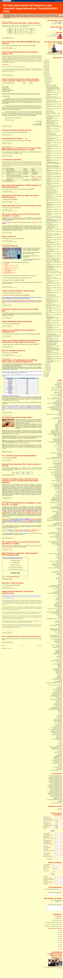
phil (60, 655)
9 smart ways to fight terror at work (52, 259)
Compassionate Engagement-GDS (54, 469)
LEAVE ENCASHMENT (56, 585)
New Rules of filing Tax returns (13, 583)
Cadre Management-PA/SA (55, 432)
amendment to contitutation (55, 406)
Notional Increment (57, 630)
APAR (59, 410)
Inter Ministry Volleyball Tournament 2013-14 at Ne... (53, 116)
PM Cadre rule (58, 659)
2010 (46, 373)
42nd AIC (59, 386)
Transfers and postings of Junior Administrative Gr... (52, 300)
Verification (58, 767)
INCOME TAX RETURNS (8, 48)
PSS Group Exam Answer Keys (55, 684)
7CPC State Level (57, 393)
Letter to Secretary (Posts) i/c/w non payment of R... (52, 187)
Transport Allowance (57, 761)
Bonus (59, 420)
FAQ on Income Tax (9, 236)
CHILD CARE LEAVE (56, 457)
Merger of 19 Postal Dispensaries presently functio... (52, 339)
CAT (5, 538)
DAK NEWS (58, 491)
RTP (60, 712)
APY (60, 413)
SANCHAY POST (57, 719)
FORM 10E (58, 528)
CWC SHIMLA (58, 487)
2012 (46, 371)
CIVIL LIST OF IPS (57, 466)
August (47, 82)
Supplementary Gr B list (56, 747)
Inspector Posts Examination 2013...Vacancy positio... (51, 134)
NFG (60, 626)
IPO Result (58, 574)
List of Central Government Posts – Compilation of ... (52, 281)
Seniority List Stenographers (55, 731)
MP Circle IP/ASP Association (56, 788)
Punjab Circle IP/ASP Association (55, 791)
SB (59, 722)
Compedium (58, 470)
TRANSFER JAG (57, 757)
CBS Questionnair (57, 446)
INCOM (59, 560)
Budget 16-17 (58, 427)
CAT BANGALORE (57, 439)
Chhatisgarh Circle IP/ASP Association (54, 778)
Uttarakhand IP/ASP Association (56, 796)
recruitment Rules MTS (56, 694)
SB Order (58, 724)
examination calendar (56, 515)
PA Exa (59, 638)
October (47, 79)
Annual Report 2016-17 (56, 408)
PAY (60, 648)
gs (60, 547)
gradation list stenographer (56, 543)
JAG (59, 576)
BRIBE (59, 421)
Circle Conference (56, 462)
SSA (60, 740)
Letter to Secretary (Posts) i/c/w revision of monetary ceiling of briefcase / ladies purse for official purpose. (21, 80)
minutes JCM (58, 614)
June (47, 363)
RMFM (59, 710)
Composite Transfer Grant (56, 472)
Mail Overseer (58, 599)
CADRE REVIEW (56, 435)
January (47, 369)
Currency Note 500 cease (55, 483)
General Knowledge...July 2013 (52, 352)
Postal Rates (58, 671)
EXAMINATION (57, 514)
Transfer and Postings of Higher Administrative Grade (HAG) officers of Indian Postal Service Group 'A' (21, 341)
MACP (59, 596)
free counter (59, 809)
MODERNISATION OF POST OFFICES (10, 355)
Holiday (58, 555)
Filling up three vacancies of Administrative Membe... (51, 344)
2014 (46, 74)
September (48, 81)
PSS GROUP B (57, 681)
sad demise (58, 717)
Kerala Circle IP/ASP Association (55, 786)
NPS (59, 631)
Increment (59, 562)
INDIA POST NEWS (57, 563)
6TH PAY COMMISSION (56, 387)
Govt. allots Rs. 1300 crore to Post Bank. (53, 185)
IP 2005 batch (58, 571)
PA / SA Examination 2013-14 (55, 635)
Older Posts (40, 645)
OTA (60, 634)
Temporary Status (57, 752)
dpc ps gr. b (6, 233)
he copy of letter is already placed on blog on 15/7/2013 (13, 163)
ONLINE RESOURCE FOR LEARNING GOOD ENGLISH (53, 267)
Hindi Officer (58, 554)
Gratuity (59, 545)
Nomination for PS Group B (55, 628)
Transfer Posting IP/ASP (56, 760)
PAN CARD (58, 642)
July (47, 83)
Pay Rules (59, 649)
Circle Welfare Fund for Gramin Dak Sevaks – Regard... (53, 249)
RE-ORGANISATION (56, 689)
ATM (60, 415)
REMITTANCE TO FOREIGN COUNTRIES (56, 700)
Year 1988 (60, 932)
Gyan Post (59, 551)
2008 (46, 376)
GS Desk (5, 126)
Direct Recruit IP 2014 (56, 497)
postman (59, 675)
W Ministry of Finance (57, 798)
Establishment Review (56, 511)
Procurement (58, 677)
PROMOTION (57, 678)
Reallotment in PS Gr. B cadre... (52, 198)
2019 (46, 67)
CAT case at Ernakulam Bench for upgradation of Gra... (52, 138)
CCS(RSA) (59, 450)
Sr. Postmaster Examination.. (12, 159)
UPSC (59, 765)
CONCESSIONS (57, 477)
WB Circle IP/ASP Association (56, 802)
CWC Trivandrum (57, 488)
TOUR (59, 753)
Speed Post (59, 736)
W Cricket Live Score (58, 797)
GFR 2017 (58, 537)
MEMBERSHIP (58, 606)
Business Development (56, 431)
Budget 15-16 (58, 426)
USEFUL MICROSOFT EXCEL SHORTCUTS (17, 321)
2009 (46, 375)
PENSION (58, 651)
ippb (60, 575)
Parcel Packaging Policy (56, 645)
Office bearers (58, 633)
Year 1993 (60, 942)
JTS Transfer (57, 577)
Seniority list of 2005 (57, 728)
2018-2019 (58, 382)
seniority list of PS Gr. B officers (54, 729)
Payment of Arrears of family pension (53, 172)
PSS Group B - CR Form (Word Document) (54, 922)
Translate (60, 23)
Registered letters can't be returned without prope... (52, 351)
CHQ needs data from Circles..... (52, 189)
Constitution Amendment (56, 480)
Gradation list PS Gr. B (56, 542)
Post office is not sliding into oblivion (53, 258)
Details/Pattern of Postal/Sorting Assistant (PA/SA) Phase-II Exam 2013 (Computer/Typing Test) (19, 361)
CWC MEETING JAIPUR (56, 486)
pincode (59, 657)
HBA (60, 552)
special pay (58, 735)
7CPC (60, 390)
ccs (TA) (59, 449)
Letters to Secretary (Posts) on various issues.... (19, 291)
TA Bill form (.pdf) (58, 918)
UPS (60, 764)
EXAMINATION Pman (56, 516)
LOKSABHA (58, 591)
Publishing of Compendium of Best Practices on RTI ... (52, 242)
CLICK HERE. (33, 45)
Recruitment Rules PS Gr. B (55, 696)
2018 (46, 69)
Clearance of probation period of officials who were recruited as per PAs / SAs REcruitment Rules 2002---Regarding (20, 480)
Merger (58, 607)
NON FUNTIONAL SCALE (55, 629)
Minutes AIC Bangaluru (56, 613)
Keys (60, 579)
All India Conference (57, 402)
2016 (46, 71)
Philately (58, 656)
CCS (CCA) (58, 448)
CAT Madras (58, 444)
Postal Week (58, 672)
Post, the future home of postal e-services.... (17, 130)
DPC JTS (58, 504)
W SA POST (59, 801)
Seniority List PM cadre (56, 730)
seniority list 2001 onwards (55, 726)
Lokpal (59, 589)
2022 (46, 63)
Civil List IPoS (58, 465)
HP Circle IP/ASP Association (56, 783)
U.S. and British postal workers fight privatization (19, 455)
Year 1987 (60, 930)
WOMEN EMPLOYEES (56, 770)
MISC (5, 143)
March (47, 367)
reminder (59, 698)
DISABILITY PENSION (56, 499)
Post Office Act (58, 668)
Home (21, 645)
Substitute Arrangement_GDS (55, 746)
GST (59, 550)
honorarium (58, 557)
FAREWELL (58, 522)
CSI (60, 482)
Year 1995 (60, 946)
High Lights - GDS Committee (55, 553)
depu (60, 493)
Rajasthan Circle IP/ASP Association (55, 792)
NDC (60, 623)
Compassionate (58, 468)
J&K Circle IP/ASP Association (56, 784)
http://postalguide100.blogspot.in (12, 576)
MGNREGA (58, 610)
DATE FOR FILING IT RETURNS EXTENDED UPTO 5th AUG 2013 (53, 88)
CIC (60, 461)
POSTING (59, 673)
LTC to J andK (57, 595)
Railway (58, 687)
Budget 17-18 (58, 428)
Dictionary (59, 495)
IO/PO (59, 568)
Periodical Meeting (57, 654)
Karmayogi (58, 578)
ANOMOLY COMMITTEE (56, 409)
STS (60, 744)
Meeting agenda (58, 604)
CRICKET (59, 481)
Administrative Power (56, 397)
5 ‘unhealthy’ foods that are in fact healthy (17, 417)
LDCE (59, 582)
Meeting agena (58, 603)
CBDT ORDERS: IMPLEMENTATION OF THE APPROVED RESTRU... (54, 342)
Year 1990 (60, 936)
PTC (60, 686)
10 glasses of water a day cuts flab (52, 271)
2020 (46, 66)
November (48, 78)
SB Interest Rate (58, 723)
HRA (60, 558)
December (48, 77)
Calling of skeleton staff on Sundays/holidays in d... (51, 295)
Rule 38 (58, 714)
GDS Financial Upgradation (55, 532)
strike (59, 743)
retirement (58, 705)
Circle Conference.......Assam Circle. (53, 233)
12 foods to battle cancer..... (51, 190)
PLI (59, 658)
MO (5, 135)
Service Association (57, 733)
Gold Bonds (58, 539)
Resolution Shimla (57, 704)
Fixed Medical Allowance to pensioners (54, 525)
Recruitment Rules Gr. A (56, 693)
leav (60, 583)
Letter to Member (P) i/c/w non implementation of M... (52, 225)
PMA (60, 662)
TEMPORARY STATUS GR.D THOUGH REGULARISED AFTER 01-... (53, 220)
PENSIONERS (6, 75)
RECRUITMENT (57, 691)
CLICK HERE (17, 207)
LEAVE (58, 584)
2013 (46, 75)
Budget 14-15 (58, 425)
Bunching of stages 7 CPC (56, 430)
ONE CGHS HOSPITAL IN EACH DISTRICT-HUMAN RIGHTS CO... (53, 349)
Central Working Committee (55, 452)
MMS (59, 616)
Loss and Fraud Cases (56, 592)
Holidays (59, 556)
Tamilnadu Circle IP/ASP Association (55, 794)
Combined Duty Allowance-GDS (54, 467)
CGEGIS (58, 453)
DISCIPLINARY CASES (55, 500)
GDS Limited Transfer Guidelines (54, 533)
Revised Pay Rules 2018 (56, 708)
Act (60, 396)
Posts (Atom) (9, 648)
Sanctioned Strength (57, 720)
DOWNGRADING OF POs (55, 502)
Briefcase (59, 423)
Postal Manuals (58, 670)
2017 (46, 70)
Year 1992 (60, 940)
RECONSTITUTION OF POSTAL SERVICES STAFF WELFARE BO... (53, 166)
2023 (46, 62)
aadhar (59, 394)
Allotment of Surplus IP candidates (54, 403)
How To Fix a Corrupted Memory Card (53, 216)
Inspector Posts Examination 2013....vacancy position (21, 23)
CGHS (59, 456)
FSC (60, 530)
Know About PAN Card (10, 246)
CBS (59, 445)
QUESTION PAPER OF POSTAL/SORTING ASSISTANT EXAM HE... (52, 317)
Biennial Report (58, 417)
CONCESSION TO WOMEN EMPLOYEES (56, 475)
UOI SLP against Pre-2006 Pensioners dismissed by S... (53, 90)
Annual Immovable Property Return (54, 407)
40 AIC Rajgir (57, 385)
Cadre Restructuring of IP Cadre (54, 434)
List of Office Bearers (56, 588)
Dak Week (59, 492)
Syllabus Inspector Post (56, 749)
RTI (59, 711)
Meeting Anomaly (57, 605)
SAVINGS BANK (57, 721)
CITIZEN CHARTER (57, 463)
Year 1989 (60, 934)
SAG (59, 718)
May (47, 364)
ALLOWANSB (58, 405)
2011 (46, 372)
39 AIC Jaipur (57, 384)
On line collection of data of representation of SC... (51, 269)
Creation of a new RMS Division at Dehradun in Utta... (52, 121)
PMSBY (59, 666)
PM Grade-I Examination (55, 660)
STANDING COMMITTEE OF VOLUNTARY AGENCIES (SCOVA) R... (53, 163)
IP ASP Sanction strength (56, 572)
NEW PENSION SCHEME (55, 625)
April (47, 365)
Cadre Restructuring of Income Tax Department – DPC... (52, 227)
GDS (59, 531)
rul (60, 713)
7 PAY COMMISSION (55, 389)
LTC (59, 594)
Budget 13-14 (58, 424)
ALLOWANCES (57, 404)
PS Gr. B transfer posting (56, 679)
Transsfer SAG (57, 762)
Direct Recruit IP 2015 (56, 498)
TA (60, 750)
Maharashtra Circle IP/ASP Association (54, 787)
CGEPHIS (59, 455)
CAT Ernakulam (8, 538)
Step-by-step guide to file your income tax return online (21, 205)
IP (60, 570)
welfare (5, 318)
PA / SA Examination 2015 (56, 636)
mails (5, 337)
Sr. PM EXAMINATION (56, 739)
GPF (59, 540)
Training (58, 754)
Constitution (58, 479)
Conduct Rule (58, 478)
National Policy (58, 621)
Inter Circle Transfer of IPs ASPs (54, 567)
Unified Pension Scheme (56, 763)
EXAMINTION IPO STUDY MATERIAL (54, 520)
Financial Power (58, 523)
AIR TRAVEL (58, 400)
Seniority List (6, 156)
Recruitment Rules (56, 692)
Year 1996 (60, 948)
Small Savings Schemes (56, 734)
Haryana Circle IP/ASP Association (55, 781)
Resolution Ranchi (56, 703)
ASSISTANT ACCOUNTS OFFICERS (53, 414)
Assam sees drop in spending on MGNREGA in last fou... (52, 192)
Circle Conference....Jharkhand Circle (53, 260)
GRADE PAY (57, 544)
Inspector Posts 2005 (57, 565)
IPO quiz (59, 573)
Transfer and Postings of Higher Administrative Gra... (52, 123)
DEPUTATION (57, 494)
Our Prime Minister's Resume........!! (14, 138)
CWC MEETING (57, 484)
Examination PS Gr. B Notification (53, 518)
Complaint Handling (57, 471)
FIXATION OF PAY (56, 524)
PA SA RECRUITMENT (56, 639)
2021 (46, 65)
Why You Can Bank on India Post (13, 350)
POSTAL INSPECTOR (56, 669)
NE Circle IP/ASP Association (56, 789)
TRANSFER (58, 755)
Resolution (58, 702)
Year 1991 (60, 938)
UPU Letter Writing (57, 766)
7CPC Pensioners (57, 392)
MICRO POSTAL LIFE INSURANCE (53, 612)
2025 (46, 59)
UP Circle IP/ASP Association (56, 795)
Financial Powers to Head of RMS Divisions (53, 926)
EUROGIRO (58, 512)
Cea (60, 451)
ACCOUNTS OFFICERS (56, 395)
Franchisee (59, 529)
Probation (59, 676)
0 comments (13, 38)
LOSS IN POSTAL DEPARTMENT (54, 593)
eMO (60, 510)
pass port (58, 646)
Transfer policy (57, 759)
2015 (46, 73)
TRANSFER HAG (7, 347)
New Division (58, 624)
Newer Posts (3, 645)
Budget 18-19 (58, 429)
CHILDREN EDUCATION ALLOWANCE (54, 458)
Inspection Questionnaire (56, 564)
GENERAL (58, 534)
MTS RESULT (58, 620)
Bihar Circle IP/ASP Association (56, 777)
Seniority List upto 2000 (56, 732)
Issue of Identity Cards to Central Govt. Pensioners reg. (21, 636)
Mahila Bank (58, 598)
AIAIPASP (55, 34)
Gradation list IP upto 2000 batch (54, 541)
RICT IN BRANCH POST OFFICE (54, 709)
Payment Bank (57, 650)
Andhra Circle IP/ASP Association (55, 775)
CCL (59, 447)
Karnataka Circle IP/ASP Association (55, 785)
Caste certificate (58, 436)
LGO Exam (58, 587)
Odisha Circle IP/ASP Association (55, 790)
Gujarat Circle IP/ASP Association (55, 780)
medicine (5, 452)
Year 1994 (60, 944)
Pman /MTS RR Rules (56, 663)
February (48, 368)
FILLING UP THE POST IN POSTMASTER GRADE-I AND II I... (53, 335)
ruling (5, 498)
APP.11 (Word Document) (57, 920)
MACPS (58, 597)
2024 (46, 61)
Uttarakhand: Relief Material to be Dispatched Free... (52, 328)
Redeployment (58, 697)
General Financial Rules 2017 (55, 536)
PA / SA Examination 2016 (56, 637)
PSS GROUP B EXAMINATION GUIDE (54, 682)
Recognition (58, 690)
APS (60, 411)
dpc (60, 503)
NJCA (59, 627)
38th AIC (58, 383)
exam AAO (58, 513)
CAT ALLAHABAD (57, 438)
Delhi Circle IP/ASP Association (56, 779)
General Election (57, 535)
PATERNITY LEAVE (57, 647)
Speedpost (58, 738)
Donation (58, 501)
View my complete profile (52, 36)
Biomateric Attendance (56, 418)
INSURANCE (58, 566)
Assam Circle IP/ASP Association (55, 776)
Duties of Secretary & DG (56, 507)
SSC (60, 741)
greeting (58, 546)
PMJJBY (59, 665)
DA (59, 490)
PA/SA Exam (6, 579)
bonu (60, 419)
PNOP (59, 667)
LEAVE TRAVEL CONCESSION (54, 586)
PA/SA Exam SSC (57, 641)
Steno (60, 742)
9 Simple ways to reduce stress (52, 277)
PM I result (59, 661)
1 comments (15, 287)
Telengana (59, 751)
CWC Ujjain (58, 489)
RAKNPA (59, 688)
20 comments (11, 75)
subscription (58, 745)
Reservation (58, 701)
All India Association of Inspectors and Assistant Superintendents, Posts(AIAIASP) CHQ (30, 8)
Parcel (59, 644)
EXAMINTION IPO (7, 38)
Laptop (59, 581)
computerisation (58, 473)
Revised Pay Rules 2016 (56, 707)
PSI (59, 680)
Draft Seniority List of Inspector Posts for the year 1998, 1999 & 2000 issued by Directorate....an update (21, 148)
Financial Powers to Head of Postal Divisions (53, 924)
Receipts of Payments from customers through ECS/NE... (53, 361)
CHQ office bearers (57, 460)
